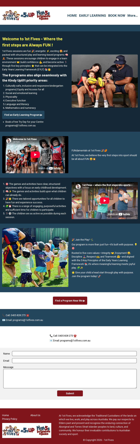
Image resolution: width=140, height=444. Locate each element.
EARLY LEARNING (92, 15)
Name (6, 353)
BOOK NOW (116, 15)
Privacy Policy (9, 418)
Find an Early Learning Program (22, 114)
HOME (72, 15)
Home (5, 415)
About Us (35, 415)
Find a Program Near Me (69, 300)
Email (6, 360)
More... (132, 15)
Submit (70, 393)
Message (8, 367)
